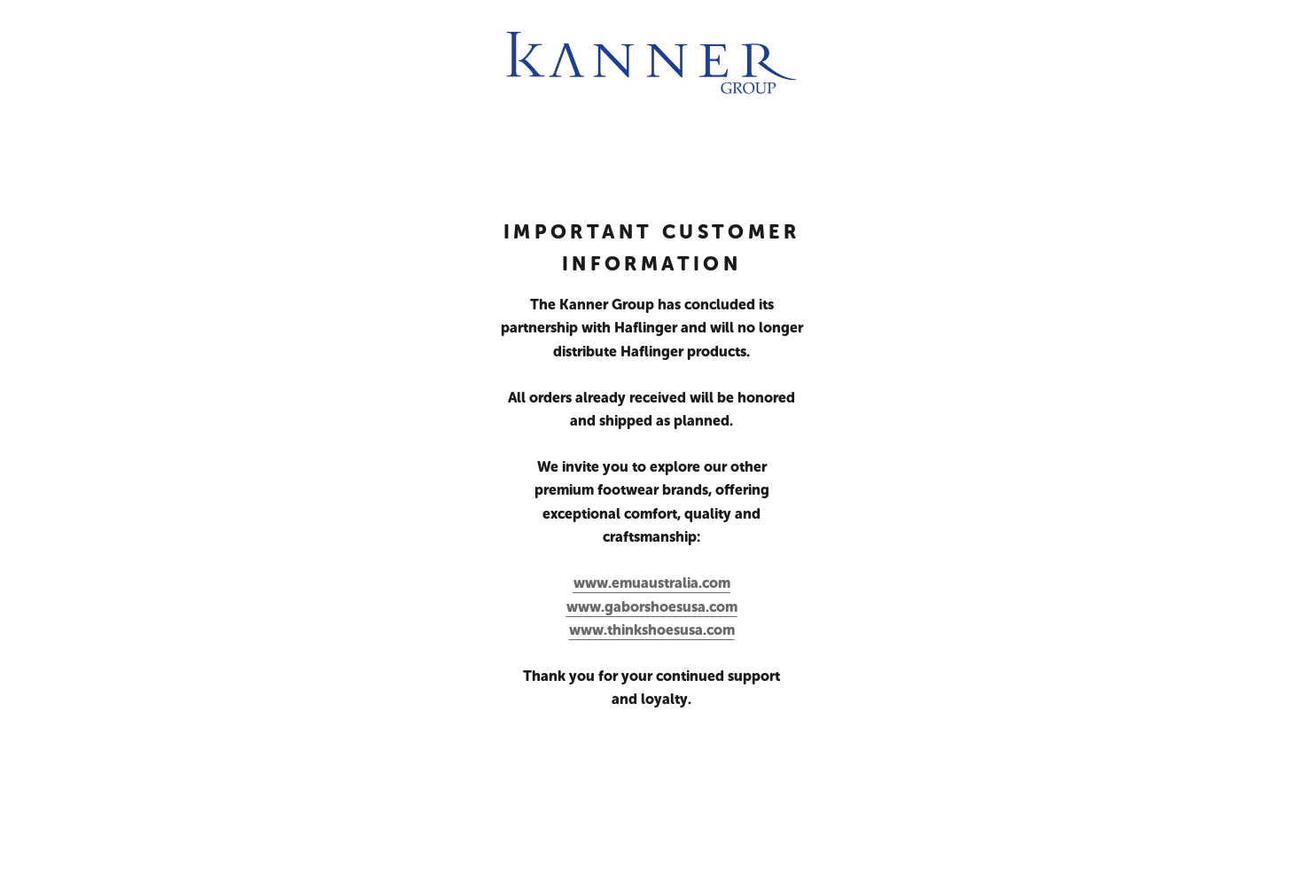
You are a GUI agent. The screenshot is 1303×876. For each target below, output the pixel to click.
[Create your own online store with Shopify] (311, 845)
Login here (1236, 845)
